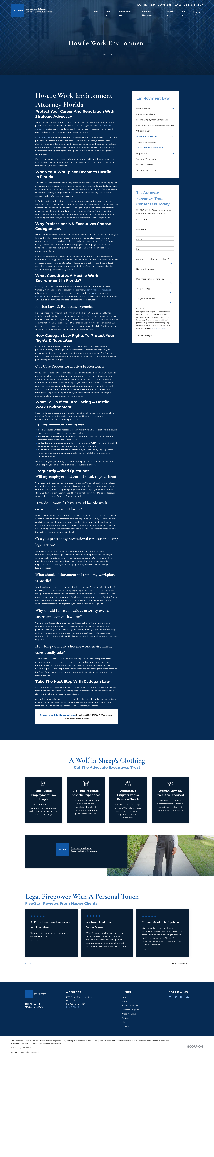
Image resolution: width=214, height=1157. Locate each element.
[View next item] (30, 964)
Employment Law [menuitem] (125, 13)
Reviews (125, 1018)
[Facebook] (170, 997)
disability (39, 296)
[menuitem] (14, 1052)
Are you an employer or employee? (152, 259)
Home (125, 997)
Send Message (145, 336)
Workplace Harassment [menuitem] (147, 136)
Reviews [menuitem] (170, 13)
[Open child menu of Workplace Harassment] (173, 136)
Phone (139, 239)
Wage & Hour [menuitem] (142, 154)
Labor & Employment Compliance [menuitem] (152, 120)
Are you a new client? (146, 299)
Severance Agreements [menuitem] (147, 170)
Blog (124, 1022)
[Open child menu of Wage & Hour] (173, 153)
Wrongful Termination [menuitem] (146, 159)
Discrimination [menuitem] (143, 109)
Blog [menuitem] (183, 13)
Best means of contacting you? (150, 279)
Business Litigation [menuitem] (147, 13)
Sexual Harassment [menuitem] (147, 143)
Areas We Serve (129, 1014)
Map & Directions (74, 1007)
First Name (141, 219)
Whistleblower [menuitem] (143, 131)
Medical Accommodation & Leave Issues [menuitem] (155, 125)
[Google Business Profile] (187, 997)
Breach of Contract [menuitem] (145, 165)
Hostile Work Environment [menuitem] (150, 147)
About (124, 1001)
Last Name (141, 229)
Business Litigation (130, 1010)
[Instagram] (181, 997)
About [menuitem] (108, 13)
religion (92, 293)
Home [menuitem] (95, 13)
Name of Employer (145, 269)
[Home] (31, 10)
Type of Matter (143, 289)
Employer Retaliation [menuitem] (146, 114)
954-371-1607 (193, 4)
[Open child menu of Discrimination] (173, 109)
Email (139, 249)
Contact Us (196, 13)
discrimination (92, 290)
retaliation (107, 290)
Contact (125, 1026)
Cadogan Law (44, 137)
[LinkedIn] (176, 997)
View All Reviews (179, 964)
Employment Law (130, 1005)
